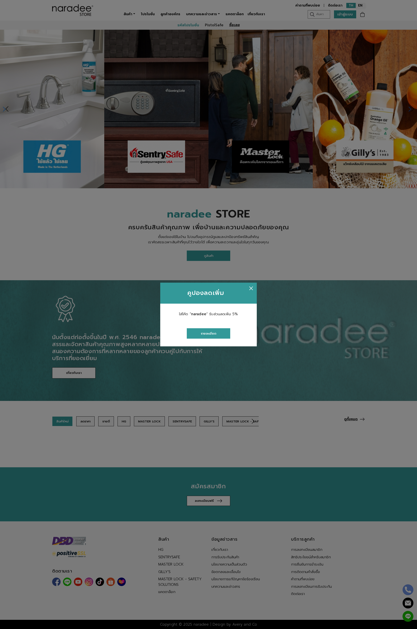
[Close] (251, 288)
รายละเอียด (208, 333)
